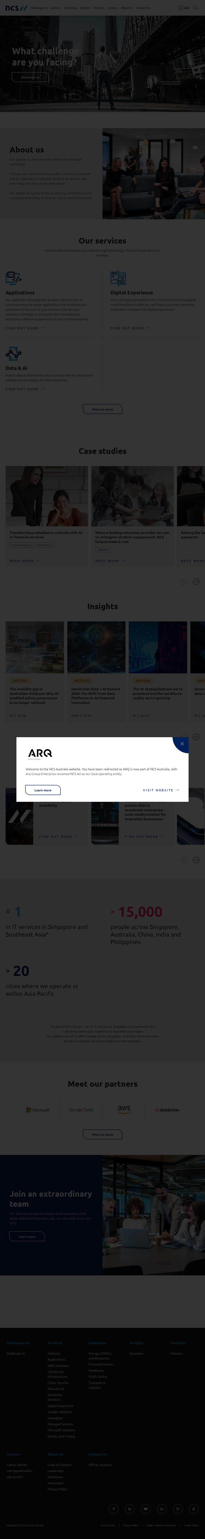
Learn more (42, 790)
